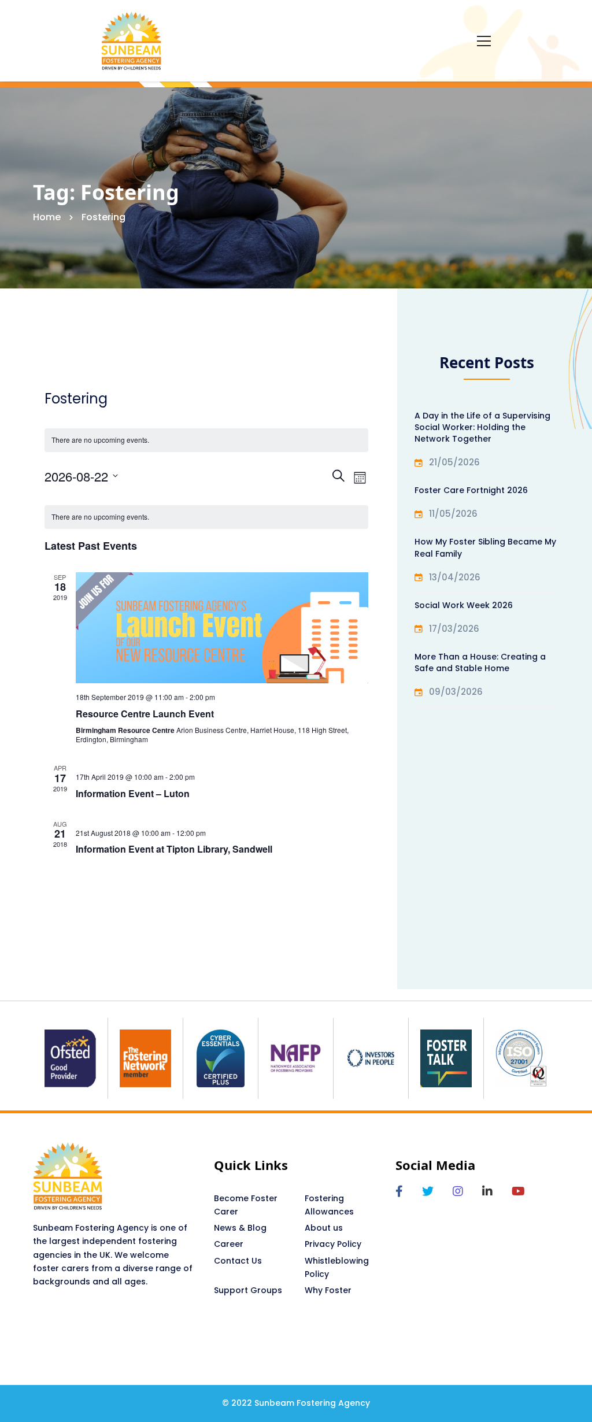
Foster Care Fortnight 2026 (471, 490)
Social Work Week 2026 (464, 605)
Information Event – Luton (133, 793)
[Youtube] (518, 1191)
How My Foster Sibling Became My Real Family (485, 547)
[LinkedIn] (487, 1191)
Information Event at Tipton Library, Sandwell (174, 849)
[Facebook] (399, 1191)
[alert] (207, 517)
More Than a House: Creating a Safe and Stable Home (480, 662)
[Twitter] (428, 1191)
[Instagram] (458, 1191)
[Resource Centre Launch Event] (222, 628)
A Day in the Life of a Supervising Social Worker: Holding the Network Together (482, 427)
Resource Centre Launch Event (145, 713)
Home (47, 217)
